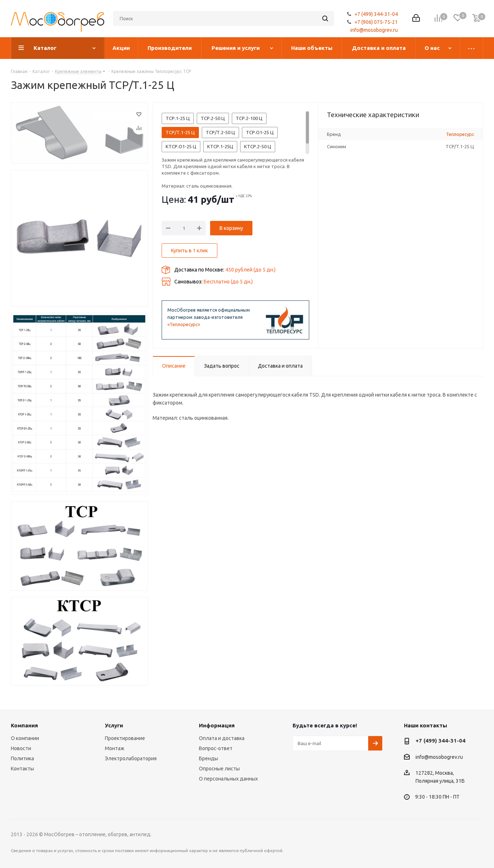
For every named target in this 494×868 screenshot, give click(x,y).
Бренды (208, 758)
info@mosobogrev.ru (374, 30)
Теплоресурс (460, 134)
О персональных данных (228, 779)
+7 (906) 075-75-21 (376, 22)
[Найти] (325, 18)
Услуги (114, 725)
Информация (217, 725)
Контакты (22, 768)
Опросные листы (219, 768)
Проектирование (125, 738)
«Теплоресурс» (183, 324)
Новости (21, 748)
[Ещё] (471, 48)
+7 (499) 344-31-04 (376, 14)
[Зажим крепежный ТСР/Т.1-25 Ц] (79, 133)
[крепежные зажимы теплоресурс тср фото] (79, 404)
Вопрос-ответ (216, 748)
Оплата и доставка (221, 738)
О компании (25, 738)
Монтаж (114, 748)
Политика (22, 758)
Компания (24, 725)
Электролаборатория (131, 758)
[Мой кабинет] (416, 18)
